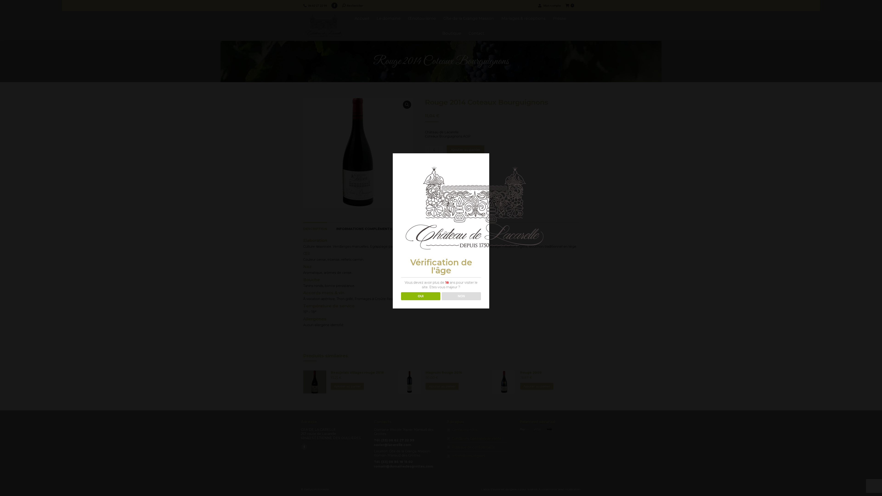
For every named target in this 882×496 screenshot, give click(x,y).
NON (461, 296)
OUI (421, 296)
